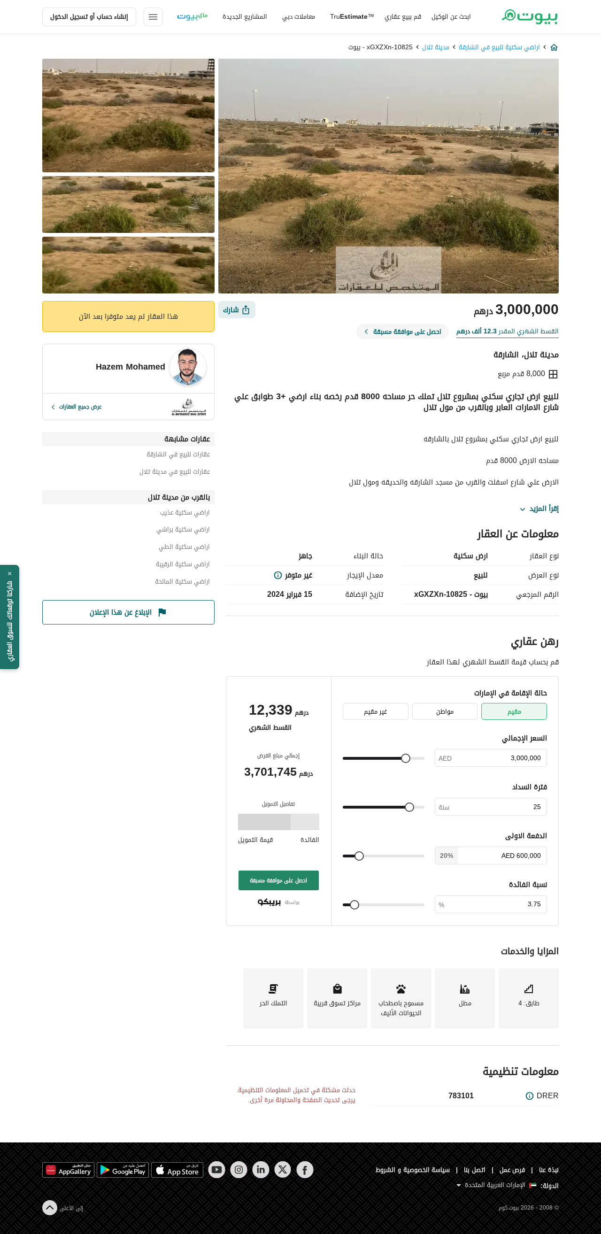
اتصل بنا (474, 1170)
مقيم (514, 711)
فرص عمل (512, 1170)
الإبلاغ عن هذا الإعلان (121, 612)
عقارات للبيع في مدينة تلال (174, 473)
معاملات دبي (298, 16)
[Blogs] (192, 17)
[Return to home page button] (529, 16)
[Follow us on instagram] (238, 1169)
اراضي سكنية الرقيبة (183, 566)
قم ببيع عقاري (403, 16)
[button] (9, 617)
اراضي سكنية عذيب (185, 514)
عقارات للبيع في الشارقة (178, 456)
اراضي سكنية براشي (183, 531)
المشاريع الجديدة (245, 16)
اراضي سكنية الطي (184, 548)
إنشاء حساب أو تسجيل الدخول (89, 16)
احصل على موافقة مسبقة (278, 880)
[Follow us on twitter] (283, 1169)
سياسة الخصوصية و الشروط (413, 1170)
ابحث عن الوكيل (451, 16)
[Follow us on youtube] (216, 1169)
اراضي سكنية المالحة (182, 583)
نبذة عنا (549, 1170)
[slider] (405, 758)
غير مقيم (375, 711)
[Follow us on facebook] (305, 1169)
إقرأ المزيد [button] (544, 509)
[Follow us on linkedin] (261, 1169)
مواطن (445, 711)
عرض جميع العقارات (80, 406)
